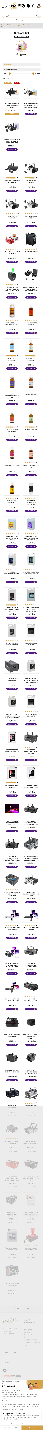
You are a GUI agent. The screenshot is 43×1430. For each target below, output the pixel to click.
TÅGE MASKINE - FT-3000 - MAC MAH (12, 252)
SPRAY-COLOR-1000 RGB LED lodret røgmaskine (12, 894)
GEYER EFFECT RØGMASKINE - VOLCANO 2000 (12, 1214)
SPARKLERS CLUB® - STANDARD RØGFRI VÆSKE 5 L (12, 538)
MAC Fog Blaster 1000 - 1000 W (31, 928)
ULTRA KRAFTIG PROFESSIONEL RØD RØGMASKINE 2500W (12, 1178)
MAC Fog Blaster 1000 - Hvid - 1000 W (12, 928)
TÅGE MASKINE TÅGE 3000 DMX (31, 217)
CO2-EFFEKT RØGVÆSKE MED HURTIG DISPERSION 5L (31, 609)
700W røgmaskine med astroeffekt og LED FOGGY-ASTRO (12, 822)
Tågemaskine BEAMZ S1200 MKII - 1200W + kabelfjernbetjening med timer (30, 859)
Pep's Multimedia (8, 1334)
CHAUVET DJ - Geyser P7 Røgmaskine (12, 1035)
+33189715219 (11, 1328)
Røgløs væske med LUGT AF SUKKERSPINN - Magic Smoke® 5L (31, 1214)
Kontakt (27, 1345)
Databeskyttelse (30, 1340)
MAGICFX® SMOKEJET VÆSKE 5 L (12, 786)
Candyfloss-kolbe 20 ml (30, 466)
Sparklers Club (5, 25)
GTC (25, 1337)
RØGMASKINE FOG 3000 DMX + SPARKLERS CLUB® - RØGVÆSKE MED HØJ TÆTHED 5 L (12, 142)
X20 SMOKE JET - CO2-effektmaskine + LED (12, 1071)
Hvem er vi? (28, 1330)
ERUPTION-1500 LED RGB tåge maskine (31, 1249)
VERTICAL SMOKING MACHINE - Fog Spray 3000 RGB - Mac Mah (12, 289)
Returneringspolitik (21, 20)
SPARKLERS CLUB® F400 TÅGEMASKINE (12, 181)
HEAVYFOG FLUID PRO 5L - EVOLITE (31, 715)
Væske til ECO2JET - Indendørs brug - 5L (12, 750)
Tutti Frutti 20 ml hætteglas (12, 430)
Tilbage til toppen (25, 1308)
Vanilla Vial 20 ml (31, 394)
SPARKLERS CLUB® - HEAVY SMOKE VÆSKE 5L (12, 573)
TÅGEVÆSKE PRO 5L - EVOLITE (31, 644)
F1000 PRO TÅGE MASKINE (31, 181)
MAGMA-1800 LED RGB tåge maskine (12, 1284)
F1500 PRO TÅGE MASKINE (12, 217)
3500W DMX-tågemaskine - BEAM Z (31, 1000)
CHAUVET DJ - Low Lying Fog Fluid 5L (12, 644)
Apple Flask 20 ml (31, 429)
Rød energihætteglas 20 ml (12, 395)
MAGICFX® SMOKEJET (31, 251)
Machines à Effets (33, 25)
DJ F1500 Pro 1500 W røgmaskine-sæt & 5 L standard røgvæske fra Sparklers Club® (31, 106)
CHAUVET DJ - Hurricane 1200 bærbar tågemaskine (12, 858)
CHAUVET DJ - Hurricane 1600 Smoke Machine (30, 965)
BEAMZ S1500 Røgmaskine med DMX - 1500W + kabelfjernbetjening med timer (31, 895)
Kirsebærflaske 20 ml (12, 465)
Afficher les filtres (11, 69)
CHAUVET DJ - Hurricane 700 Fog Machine (31, 751)
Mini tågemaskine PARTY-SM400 (12, 679)
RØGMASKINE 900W (31, 1105)
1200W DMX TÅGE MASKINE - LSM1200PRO (31, 1142)
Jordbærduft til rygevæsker (31, 323)
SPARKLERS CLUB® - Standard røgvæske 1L (12, 324)
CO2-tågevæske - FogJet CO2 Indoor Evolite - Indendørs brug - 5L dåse (31, 681)
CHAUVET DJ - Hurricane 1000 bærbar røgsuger (31, 822)
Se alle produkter (21, 37)
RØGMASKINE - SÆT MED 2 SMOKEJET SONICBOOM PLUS (31, 289)
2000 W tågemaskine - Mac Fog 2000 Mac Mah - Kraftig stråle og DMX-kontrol (12, 966)
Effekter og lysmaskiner (19, 25)
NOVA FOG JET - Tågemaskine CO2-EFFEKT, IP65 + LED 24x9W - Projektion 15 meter (31, 1073)
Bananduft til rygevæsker (12, 501)
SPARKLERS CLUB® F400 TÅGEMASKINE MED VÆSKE (12, 105)
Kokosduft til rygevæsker (31, 359)
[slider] (10, 73)
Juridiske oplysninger (28, 1333)
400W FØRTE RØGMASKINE (12, 1106)
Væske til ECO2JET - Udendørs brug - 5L (31, 786)
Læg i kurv (30, 113)
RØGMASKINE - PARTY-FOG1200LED (12, 1142)
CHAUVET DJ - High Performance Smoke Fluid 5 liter (12, 609)
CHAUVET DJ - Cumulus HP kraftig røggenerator (31, 1036)
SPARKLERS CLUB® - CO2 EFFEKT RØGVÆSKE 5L (31, 573)
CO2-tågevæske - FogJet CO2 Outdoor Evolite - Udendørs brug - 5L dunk (12, 716)
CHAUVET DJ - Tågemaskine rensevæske (31, 502)
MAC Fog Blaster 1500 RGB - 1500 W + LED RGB (12, 1000)
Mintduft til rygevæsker (12, 359)
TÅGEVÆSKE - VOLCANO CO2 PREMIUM (12, 1249)
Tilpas (12, 114)
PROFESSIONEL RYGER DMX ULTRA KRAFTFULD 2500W (31, 1178)
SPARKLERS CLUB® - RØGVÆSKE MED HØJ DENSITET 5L (31, 538)
